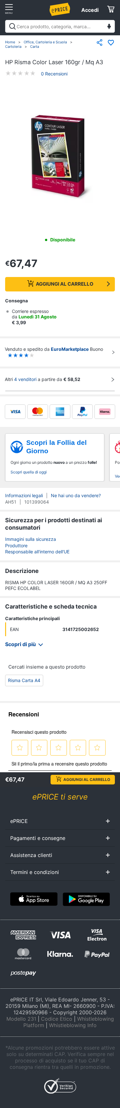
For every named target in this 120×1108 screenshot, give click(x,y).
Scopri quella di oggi (29, 472)
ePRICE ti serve (60, 796)
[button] (60, 156)
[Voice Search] (109, 27)
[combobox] (60, 26)
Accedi (90, 10)
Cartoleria (13, 46)
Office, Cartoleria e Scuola (45, 42)
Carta (34, 46)
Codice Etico (56, 1019)
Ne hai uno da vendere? (76, 495)
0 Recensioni (54, 73)
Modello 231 (21, 1019)
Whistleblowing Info (73, 1025)
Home (10, 42)
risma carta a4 (24, 680)
